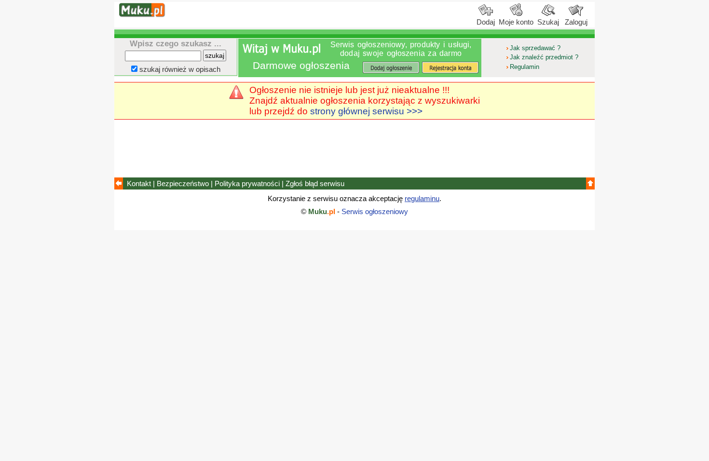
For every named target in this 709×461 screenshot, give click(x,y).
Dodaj (486, 22)
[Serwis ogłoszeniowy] (142, 15)
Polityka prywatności (247, 183)
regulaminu (422, 198)
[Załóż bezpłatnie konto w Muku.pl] (450, 68)
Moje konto (516, 22)
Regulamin (524, 66)
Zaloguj (576, 22)
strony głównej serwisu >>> (366, 111)
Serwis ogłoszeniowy (374, 211)
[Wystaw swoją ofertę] (391, 68)
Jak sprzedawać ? (535, 48)
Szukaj (548, 22)
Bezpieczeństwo (183, 183)
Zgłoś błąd (315, 183)
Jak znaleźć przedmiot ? (544, 57)
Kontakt (139, 183)
